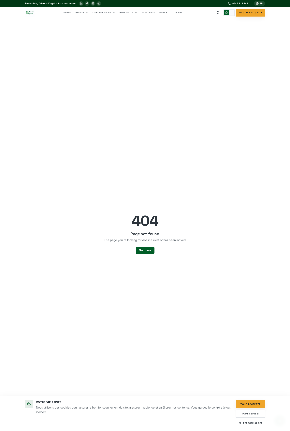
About (80, 12)
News (163, 12)
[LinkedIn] (81, 3)
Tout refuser (250, 413)
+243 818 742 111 (242, 3)
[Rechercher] (218, 13)
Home (67, 12)
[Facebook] (87, 3)
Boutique (148, 12)
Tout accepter (250, 404)
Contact (178, 12)
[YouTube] (98, 3)
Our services (102, 12)
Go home (145, 250)
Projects (127, 12)
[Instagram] (93, 3)
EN (261, 3)
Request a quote (251, 12)
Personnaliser (253, 423)
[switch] (229, 12)
